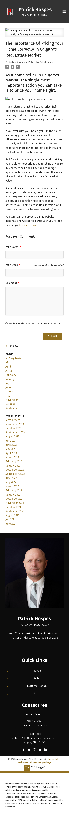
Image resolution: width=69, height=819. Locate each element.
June (8, 387)
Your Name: (12, 246)
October (10, 403)
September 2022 (15, 473)
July (7, 383)
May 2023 (10, 448)
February (10, 374)
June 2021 (11, 523)
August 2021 (12, 515)
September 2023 (15, 432)
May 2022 (10, 482)
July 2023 (10, 440)
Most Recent (12, 419)
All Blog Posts (13, 358)
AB (7, 362)
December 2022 (14, 469)
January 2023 (13, 465)
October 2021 (13, 507)
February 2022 (13, 490)
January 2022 (13, 494)
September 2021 (15, 511)
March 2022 (12, 486)
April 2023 (11, 453)
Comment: (11, 282)
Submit (52, 336)
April (8, 366)
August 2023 (12, 436)
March (9, 391)
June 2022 (11, 477)
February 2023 (13, 461)
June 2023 (11, 444)
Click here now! (28, 225)
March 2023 (12, 457)
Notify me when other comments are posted (34, 323)
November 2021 (14, 502)
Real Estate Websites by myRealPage (34, 762)
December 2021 (14, 498)
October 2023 (13, 428)
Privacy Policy (54, 759)
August (9, 370)
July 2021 (10, 519)
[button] (23, 749)
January (10, 379)
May (7, 395)
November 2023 (14, 424)
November (11, 399)
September (12, 408)
